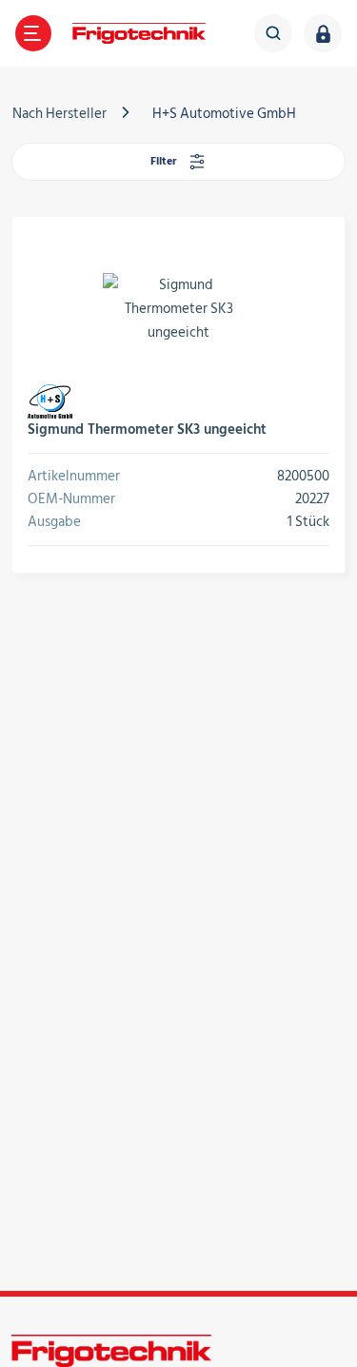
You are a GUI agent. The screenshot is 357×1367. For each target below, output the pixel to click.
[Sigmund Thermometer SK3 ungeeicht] (178, 308)
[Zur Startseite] (139, 33)
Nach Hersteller (59, 114)
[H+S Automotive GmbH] (50, 401)
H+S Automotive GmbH (224, 114)
